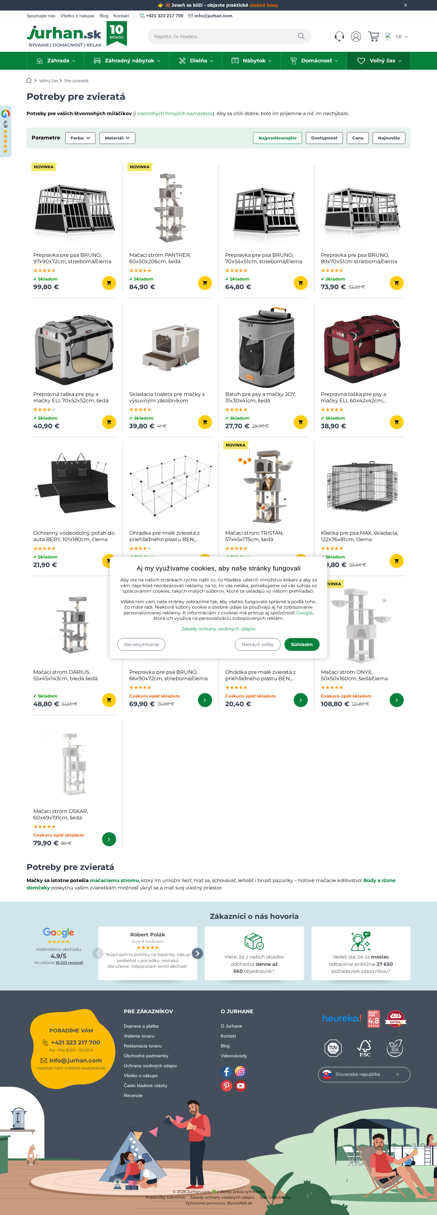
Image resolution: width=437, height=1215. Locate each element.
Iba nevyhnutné (141, 644)
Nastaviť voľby (258, 644)
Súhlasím (302, 644)
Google (304, 613)
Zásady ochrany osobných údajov (218, 629)
